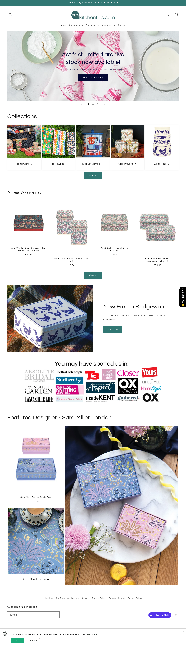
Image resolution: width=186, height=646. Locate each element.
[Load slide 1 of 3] (88, 104)
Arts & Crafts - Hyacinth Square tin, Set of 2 (71, 260)
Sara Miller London (34, 579)
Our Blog (60, 598)
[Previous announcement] (8, 3)
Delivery (85, 598)
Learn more (91, 634)
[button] (10, 14)
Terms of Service (117, 598)
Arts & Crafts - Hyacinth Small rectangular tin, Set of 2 (157, 260)
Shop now (113, 329)
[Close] (183, 631)
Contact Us (73, 598)
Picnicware (22, 163)
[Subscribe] (56, 614)
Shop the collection (93, 78)
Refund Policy (99, 598)
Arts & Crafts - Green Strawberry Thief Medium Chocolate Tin (28, 249)
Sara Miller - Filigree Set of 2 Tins (35, 497)
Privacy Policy (135, 598)
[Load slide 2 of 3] (93, 104)
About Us (48, 598)
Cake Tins (160, 163)
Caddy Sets (125, 163)
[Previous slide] (81, 104)
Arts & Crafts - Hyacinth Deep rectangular (114, 249)
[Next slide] (104, 104)
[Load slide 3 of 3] (97, 104)
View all (93, 176)
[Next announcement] (178, 3)
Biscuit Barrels (91, 163)
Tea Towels (57, 163)
